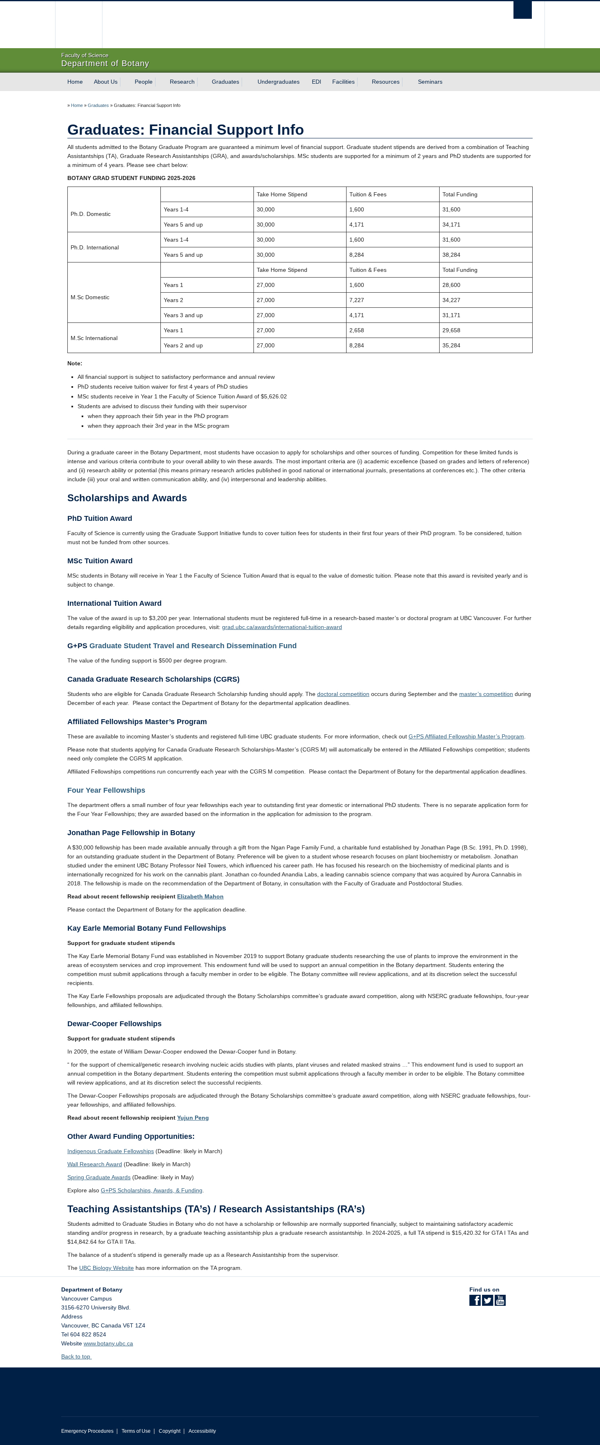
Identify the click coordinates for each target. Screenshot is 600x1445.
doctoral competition (343, 694)
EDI (316, 81)
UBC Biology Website (106, 1268)
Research (182, 81)
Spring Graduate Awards (99, 1177)
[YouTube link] (500, 1303)
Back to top (76, 1356)
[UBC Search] (522, 10)
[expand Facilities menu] (362, 82)
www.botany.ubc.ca (108, 1343)
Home (75, 81)
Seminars (430, 81)
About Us (106, 81)
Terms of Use (136, 1431)
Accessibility (202, 1431)
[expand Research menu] (202, 82)
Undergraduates (279, 81)
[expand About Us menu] (125, 82)
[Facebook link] (474, 1303)
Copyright (169, 1431)
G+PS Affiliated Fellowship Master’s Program (466, 736)
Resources (386, 81)
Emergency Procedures (87, 1431)
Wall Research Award (94, 1164)
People (144, 81)
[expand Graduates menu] (246, 82)
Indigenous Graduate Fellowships (110, 1151)
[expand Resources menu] (407, 82)
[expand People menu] (160, 82)
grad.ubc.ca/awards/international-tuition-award (282, 627)
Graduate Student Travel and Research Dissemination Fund (194, 646)
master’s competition (486, 694)
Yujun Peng (193, 1117)
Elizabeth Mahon (200, 896)
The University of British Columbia (78, 24)
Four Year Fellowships (106, 790)
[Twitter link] (487, 1303)
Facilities (343, 81)
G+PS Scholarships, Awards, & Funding (151, 1190)
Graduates (225, 81)
